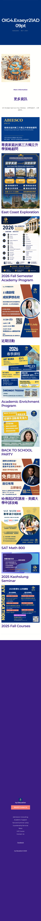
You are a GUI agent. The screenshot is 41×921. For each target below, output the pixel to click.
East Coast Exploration (20, 212)
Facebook (20, 842)
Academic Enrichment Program (20, 404)
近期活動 (8, 341)
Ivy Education (20, 803)
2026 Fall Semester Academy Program (17, 278)
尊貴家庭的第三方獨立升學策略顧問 (19, 147)
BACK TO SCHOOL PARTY (16, 452)
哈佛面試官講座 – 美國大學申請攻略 (19, 501)
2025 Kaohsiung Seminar (14, 579)
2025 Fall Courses (15, 626)
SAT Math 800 (13, 548)
